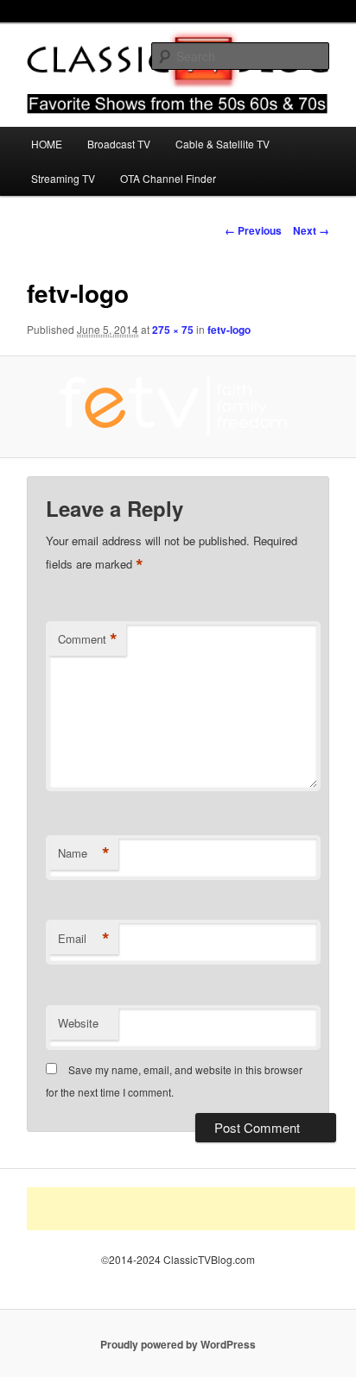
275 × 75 (173, 329)
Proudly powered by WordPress (178, 1344)
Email (84, 939)
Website (78, 1023)
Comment (88, 639)
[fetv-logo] (177, 406)
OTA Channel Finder (168, 178)
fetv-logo (229, 329)
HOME (46, 143)
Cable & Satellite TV (222, 143)
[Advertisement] (191, 1208)
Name (84, 853)
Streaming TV (63, 178)
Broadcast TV (118, 143)
